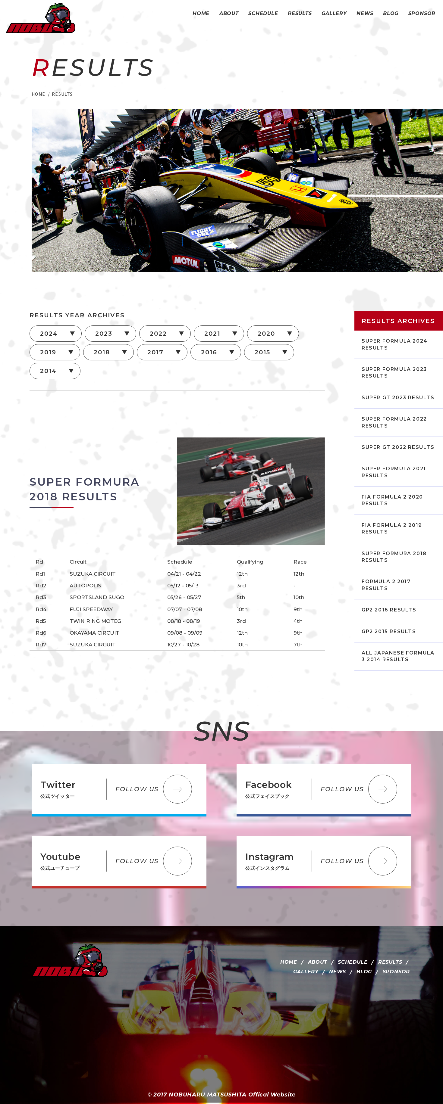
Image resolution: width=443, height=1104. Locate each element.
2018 (102, 352)
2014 (48, 371)
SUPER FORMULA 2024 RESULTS (395, 344)
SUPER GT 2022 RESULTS (398, 447)
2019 (48, 352)
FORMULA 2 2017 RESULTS (386, 585)
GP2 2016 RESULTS (389, 610)
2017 (155, 352)
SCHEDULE (352, 962)
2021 (212, 333)
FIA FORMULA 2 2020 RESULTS (392, 500)
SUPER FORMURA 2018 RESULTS (394, 557)
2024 (49, 333)
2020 (266, 333)
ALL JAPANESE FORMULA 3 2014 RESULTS (398, 656)
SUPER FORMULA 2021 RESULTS (394, 472)
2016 (209, 352)
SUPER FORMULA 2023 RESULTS (394, 372)
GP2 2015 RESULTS (389, 631)
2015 (262, 352)
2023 (103, 333)
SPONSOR (396, 972)
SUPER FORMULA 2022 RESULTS (394, 422)
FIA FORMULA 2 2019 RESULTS (392, 528)
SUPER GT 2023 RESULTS (398, 397)
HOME (288, 962)
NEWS (337, 972)
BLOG (364, 972)
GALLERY (306, 972)
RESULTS (390, 962)
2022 (158, 333)
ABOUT (317, 962)
